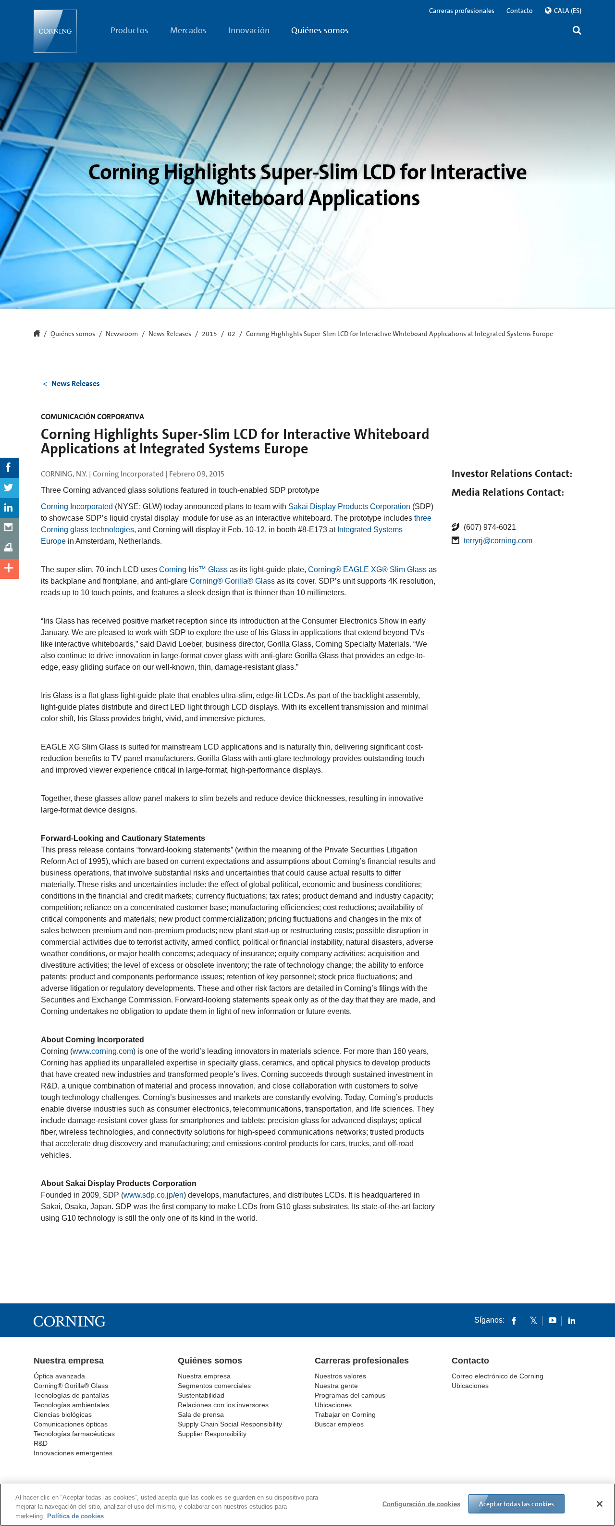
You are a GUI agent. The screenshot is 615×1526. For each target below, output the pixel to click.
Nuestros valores (340, 1376)
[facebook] (514, 1320)
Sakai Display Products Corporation (349, 506)
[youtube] (552, 1320)
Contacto (519, 10)
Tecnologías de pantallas (71, 1395)
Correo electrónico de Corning (497, 1376)
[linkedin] (572, 1320)
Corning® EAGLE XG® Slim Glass (367, 569)
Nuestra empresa (69, 1360)
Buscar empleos (339, 1424)
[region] (307, 1504)
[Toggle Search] (577, 31)
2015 (209, 334)
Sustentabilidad (201, 1395)
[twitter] (533, 1320)
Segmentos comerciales (214, 1385)
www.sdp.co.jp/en (153, 1195)
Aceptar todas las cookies (516, 1503)
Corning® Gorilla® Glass (232, 581)
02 (231, 334)
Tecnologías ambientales (71, 1405)
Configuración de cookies (421, 1503)
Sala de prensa (201, 1414)
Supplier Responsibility (212, 1434)
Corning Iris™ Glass (193, 569)
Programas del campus (350, 1395)
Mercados (188, 30)
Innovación (249, 30)
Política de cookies (75, 1516)
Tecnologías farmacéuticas (74, 1434)
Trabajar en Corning (345, 1414)
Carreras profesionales (461, 10)
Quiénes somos (320, 30)
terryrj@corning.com (498, 541)
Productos (129, 30)
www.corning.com (103, 1051)
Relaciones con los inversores (223, 1405)
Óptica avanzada (59, 1376)
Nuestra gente (336, 1385)
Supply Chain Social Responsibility (230, 1424)
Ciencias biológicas (63, 1414)
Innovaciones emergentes (73, 1453)
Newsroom (122, 334)
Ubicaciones (333, 1405)
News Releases (169, 334)
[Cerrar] (599, 1503)
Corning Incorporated (77, 506)
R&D (41, 1443)
